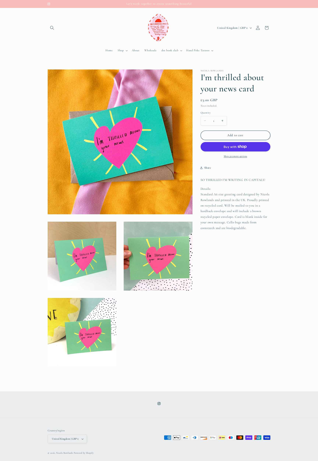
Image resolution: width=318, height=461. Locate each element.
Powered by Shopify (84, 453)
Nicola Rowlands (64, 453)
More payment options (235, 156)
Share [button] (207, 167)
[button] (52, 27)
